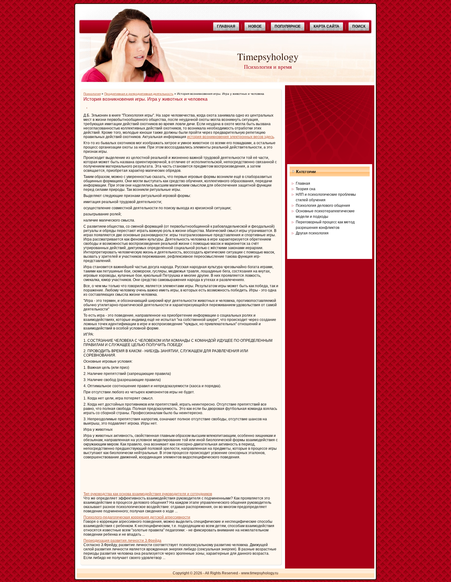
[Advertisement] (155, 474)
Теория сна (305, 189)
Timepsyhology (268, 56)
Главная (303, 183)
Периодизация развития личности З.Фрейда (122, 540)
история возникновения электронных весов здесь (230, 137)
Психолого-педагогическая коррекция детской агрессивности (136, 517)
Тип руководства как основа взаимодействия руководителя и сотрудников (147, 494)
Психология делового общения (323, 205)
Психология (92, 93)
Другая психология (312, 233)
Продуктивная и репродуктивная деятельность (138, 93)
